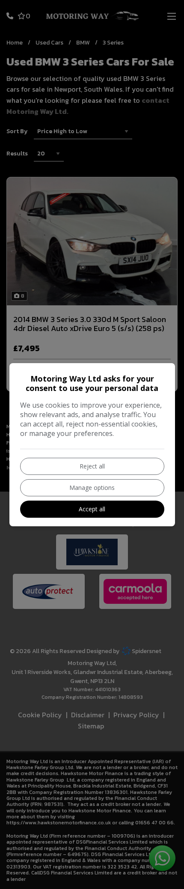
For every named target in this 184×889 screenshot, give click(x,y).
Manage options (92, 487)
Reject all (92, 466)
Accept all (92, 509)
